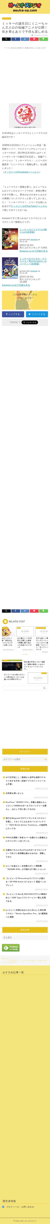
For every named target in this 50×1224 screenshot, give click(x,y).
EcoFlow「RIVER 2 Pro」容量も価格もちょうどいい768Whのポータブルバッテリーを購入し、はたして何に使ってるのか (26, 805)
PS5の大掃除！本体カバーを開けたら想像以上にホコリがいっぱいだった (27, 839)
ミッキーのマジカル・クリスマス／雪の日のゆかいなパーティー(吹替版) (33, 261)
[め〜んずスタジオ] (25, 11)
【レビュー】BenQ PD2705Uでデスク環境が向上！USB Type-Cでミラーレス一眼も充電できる (26, 897)
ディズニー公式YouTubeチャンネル (29, 206)
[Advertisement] (25, 74)
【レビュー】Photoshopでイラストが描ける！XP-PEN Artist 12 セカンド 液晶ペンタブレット (26, 881)
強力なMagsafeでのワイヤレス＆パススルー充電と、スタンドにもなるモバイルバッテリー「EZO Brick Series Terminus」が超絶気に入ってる (26, 823)
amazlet (34, 239)
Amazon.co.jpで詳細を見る (34, 251)
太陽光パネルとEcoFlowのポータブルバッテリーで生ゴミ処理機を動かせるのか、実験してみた (26, 853)
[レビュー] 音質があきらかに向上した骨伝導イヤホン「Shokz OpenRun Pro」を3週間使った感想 (27, 913)
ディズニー (6, 18)
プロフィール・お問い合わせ (20, 1207)
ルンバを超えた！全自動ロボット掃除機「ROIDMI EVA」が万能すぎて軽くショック (26, 867)
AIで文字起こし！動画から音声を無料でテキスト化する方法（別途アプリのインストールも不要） (26, 780)
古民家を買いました (15, 793)
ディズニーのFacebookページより (21, 172)
